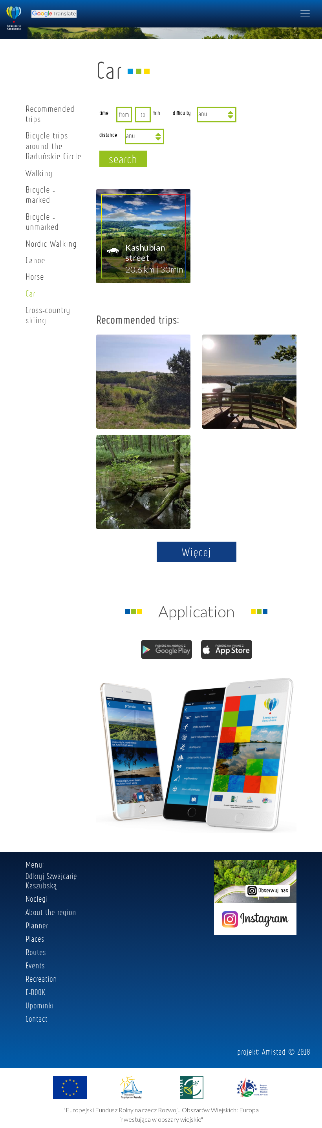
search (123, 158)
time (103, 112)
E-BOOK (36, 992)
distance (108, 134)
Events (35, 965)
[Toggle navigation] (305, 13)
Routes (36, 952)
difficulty (182, 112)
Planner (37, 925)
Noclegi (37, 898)
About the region (51, 912)
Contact (37, 1018)
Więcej (196, 551)
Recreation (41, 978)
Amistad (274, 1051)
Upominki (40, 1005)
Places (35, 938)
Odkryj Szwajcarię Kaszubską (51, 880)
